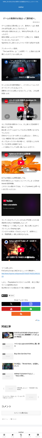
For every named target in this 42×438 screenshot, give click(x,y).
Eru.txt (5, 295)
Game (12, 295)
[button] (38, 312)
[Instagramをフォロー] (30, 304)
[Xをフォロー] (11, 304)
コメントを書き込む (21, 413)
